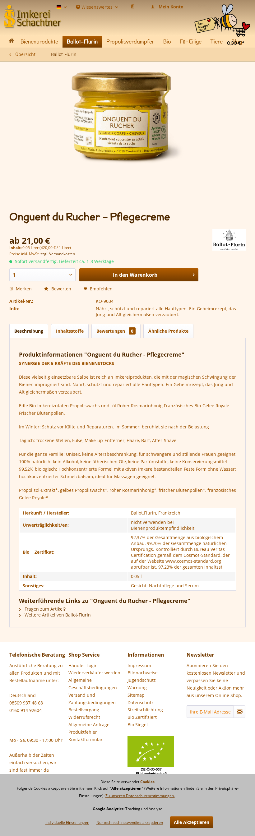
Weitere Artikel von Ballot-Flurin (57, 615)
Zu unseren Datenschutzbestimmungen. (140, 795)
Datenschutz (141, 702)
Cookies (147, 781)
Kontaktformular (85, 739)
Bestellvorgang (83, 710)
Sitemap (136, 695)
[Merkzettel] (133, 6)
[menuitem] (222, 9)
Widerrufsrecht (84, 717)
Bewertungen (114, 331)
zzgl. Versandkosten (57, 253)
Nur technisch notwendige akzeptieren (129, 822)
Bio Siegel (138, 724)
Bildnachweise (143, 673)
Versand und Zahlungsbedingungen (92, 698)
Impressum (139, 665)
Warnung (137, 688)
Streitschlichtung (145, 710)
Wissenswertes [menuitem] (97, 6)
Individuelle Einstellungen (67, 822)
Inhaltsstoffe (70, 331)
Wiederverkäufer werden (94, 673)
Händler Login (83, 665)
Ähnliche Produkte (168, 331)
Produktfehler (82, 732)
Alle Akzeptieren (191, 822)
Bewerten (61, 289)
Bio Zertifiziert (142, 717)
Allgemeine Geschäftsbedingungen (92, 684)
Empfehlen (101, 289)
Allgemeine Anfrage (88, 724)
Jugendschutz (142, 680)
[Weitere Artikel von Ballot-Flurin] (229, 240)
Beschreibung (28, 331)
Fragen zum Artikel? (44, 609)
